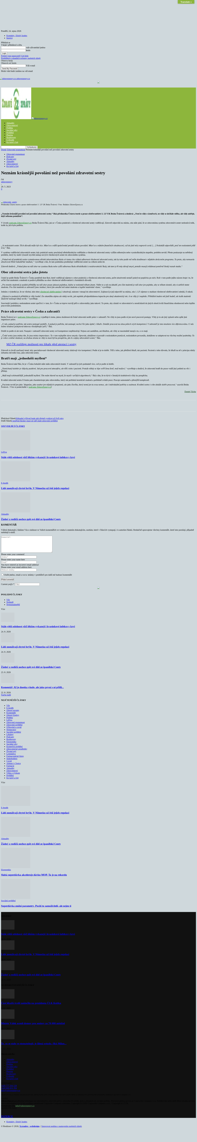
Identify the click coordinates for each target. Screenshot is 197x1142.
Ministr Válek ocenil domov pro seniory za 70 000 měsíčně (33, 1023)
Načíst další (6, 695)
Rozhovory (11, 137)
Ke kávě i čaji (12, 142)
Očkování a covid (13, 727)
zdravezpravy (6, 182)
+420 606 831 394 (9, 1088)
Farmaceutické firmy (15, 756)
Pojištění (10, 132)
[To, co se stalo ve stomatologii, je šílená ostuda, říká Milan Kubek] (7, 1038)
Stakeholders (11, 758)
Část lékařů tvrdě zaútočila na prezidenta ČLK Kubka (31, 1003)
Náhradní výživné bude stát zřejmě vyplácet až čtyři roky (40, 418)
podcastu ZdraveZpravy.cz (20, 223)
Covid (9, 761)
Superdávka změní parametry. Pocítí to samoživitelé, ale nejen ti (36, 905)
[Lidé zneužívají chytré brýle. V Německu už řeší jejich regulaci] (15, 480)
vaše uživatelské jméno (35, 47)
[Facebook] (25, 193)
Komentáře (11, 713)
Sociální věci (11, 130)
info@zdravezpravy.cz (10, 1090)
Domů (3, 150)
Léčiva (4, 452)
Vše (8, 600)
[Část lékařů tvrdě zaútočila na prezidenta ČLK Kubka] (7, 998)
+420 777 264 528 (9, 1085)
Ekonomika (11, 742)
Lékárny (10, 734)
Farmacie (10, 766)
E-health (4, 483)
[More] (73, 193)
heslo (28, 50)
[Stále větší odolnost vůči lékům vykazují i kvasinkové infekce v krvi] (15, 449)
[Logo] (16, 118)
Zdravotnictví (12, 125)
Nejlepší (9, 602)
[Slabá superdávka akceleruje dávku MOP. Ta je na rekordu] (15, 867)
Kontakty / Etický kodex (16, 35)
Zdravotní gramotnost (16, 150)
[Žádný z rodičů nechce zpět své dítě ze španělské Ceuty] (15, 512)
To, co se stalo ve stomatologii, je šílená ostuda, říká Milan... (33, 1043)
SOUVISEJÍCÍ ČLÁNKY (13, 426)
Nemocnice (11, 729)
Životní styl (11, 159)
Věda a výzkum (13, 773)
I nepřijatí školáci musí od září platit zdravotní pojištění (35, 421)
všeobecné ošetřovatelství (51, 292)
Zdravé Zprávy (12, 715)
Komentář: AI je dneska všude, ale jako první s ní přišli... (32, 687)
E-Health (10, 140)
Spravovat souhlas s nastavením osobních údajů (61, 1126)
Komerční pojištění (14, 746)
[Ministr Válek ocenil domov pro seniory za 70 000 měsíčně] (7, 1018)
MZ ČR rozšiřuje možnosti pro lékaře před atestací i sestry (41, 344)
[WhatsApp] (54, 193)
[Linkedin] (63, 193)
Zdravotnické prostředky (16, 749)
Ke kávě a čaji (12, 166)
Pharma (9, 135)
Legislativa (11, 754)
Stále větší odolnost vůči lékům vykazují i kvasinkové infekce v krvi (38, 457)
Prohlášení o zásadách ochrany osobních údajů (20, 58)
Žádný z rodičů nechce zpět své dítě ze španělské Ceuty (31, 519)
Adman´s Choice (13, 763)
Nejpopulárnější (13, 604)
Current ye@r (7, 584)
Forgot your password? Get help (14, 56)
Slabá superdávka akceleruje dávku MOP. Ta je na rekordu (34, 874)
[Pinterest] (44, 193)
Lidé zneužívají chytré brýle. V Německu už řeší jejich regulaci (35, 488)
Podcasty (10, 156)
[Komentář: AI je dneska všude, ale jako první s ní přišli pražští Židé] (7, 682)
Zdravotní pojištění (14, 725)
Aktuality (10, 123)
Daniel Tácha (190, 391)
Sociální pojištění (13, 732)
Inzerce (9, 38)
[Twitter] (34, 193)
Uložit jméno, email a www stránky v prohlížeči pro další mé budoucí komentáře (38, 575)
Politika (9, 128)
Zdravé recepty (12, 710)
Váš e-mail (30, 65)
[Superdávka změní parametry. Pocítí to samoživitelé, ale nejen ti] (15, 898)
